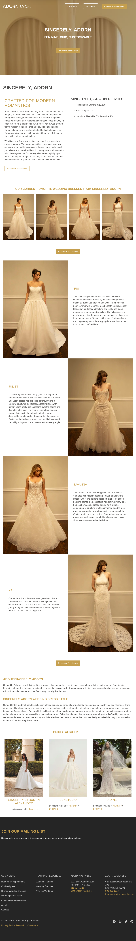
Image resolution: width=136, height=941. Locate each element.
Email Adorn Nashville (81, 891)
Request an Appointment (13, 882)
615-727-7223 (77, 888)
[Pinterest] (132, 921)
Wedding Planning (45, 882)
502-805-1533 (112, 891)
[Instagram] (120, 921)
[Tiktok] (126, 921)
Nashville (73, 806)
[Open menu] (133, 6)
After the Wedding (44, 891)
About (4, 905)
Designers (90, 6)
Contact (5, 910)
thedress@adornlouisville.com (119, 894)
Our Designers (8, 886)
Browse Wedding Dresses (13, 891)
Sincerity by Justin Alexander (24, 801)
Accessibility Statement (27, 925)
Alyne (112, 799)
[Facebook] (114, 921)
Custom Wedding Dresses (13, 900)
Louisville (33, 809)
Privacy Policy (8, 925)
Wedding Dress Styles (11, 896)
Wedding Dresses (44, 886)
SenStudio (68, 799)
